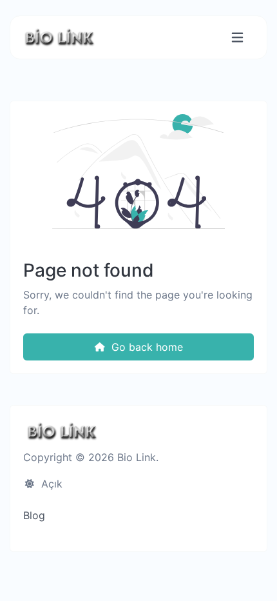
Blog (34, 515)
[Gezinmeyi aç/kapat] (237, 37)
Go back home (145, 346)
